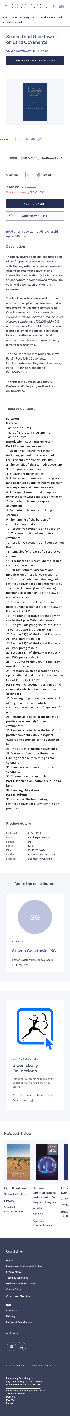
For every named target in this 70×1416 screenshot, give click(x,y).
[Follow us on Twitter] (21, 1346)
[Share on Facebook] (15, 139)
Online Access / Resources (35, 60)
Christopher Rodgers (15, 1194)
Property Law (27, 17)
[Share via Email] (33, 139)
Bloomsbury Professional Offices (24, 1266)
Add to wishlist (35, 216)
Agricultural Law (15, 1188)
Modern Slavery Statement (21, 1283)
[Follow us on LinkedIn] (11, 1346)
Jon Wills (37, 1208)
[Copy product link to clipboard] (39, 139)
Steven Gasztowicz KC (34, 950)
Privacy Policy (13, 1271)
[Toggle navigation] (6, 6)
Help (8, 1304)
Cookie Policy (13, 1289)
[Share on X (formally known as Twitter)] (21, 139)
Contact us (12, 1310)
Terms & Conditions (17, 1277)
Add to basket (35, 204)
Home (5, 17)
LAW (14, 17)
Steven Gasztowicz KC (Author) (27, 51)
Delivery (10, 1316)
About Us (11, 1260)
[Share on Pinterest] (27, 139)
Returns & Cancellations (19, 1322)
